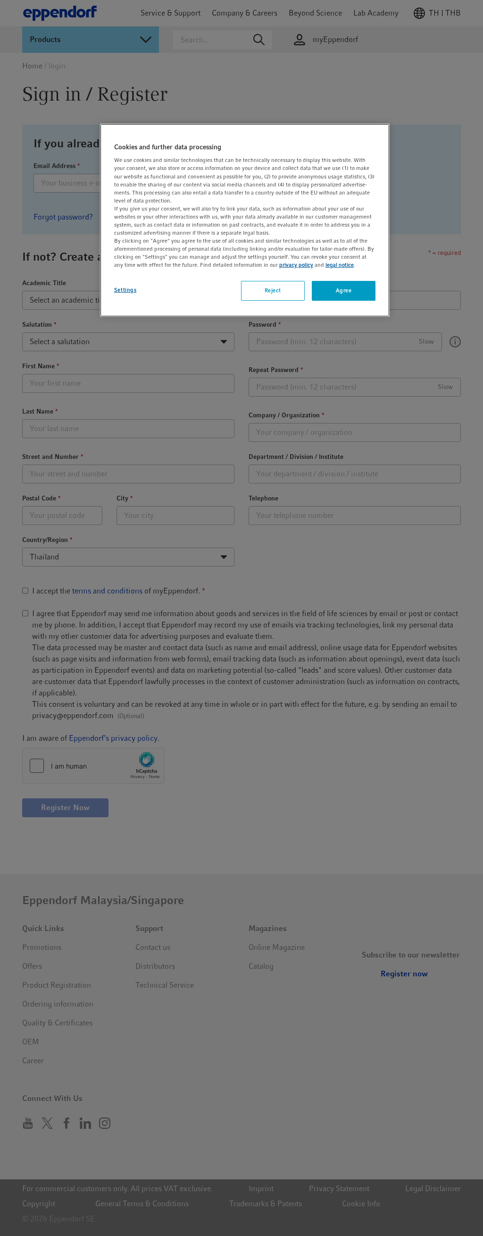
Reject (273, 290)
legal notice (339, 265)
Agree (344, 290)
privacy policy (296, 265)
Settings (125, 290)
